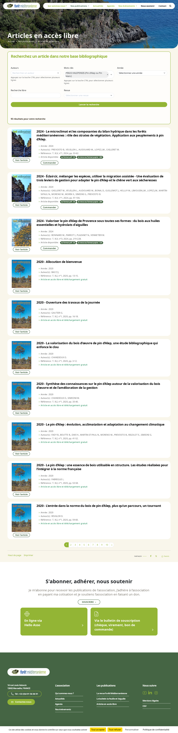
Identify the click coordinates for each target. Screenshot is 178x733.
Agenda (111, 6)
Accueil (11, 41)
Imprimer (28, 555)
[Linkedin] (150, 692)
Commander (49, 162)
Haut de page (14, 555)
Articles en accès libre (48, 41)
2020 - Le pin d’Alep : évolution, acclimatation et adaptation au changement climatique (100, 424)
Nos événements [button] (126, 6)
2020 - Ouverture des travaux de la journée (68, 302)
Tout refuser (115, 729)
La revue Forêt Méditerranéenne (112, 693)
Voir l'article (21, 160)
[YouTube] (145, 692)
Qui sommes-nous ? (57, 6)
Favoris (166, 556)
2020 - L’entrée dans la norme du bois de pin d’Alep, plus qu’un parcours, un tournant (98, 505)
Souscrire (89, 602)
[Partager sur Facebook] (151, 555)
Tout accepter (98, 729)
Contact (162, 6)
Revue (67, 90)
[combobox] (36, 73)
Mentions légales (151, 700)
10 (107, 544)
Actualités (98, 6)
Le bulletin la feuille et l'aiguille (111, 698)
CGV (144, 706)
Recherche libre (18, 90)
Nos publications (26, 41)
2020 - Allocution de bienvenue (59, 261)
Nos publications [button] (79, 6)
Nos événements (63, 709)
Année (120, 67)
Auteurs (15, 67)
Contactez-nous (23, 701)
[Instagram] (156, 692)
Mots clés (68, 67)
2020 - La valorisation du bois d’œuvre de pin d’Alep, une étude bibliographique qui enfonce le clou (97, 345)
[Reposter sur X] (156, 555)
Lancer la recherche (89, 104)
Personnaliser (132, 729)
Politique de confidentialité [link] (156, 729)
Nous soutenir (148, 6)
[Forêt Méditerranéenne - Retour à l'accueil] (21, 5)
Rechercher (170, 6)
